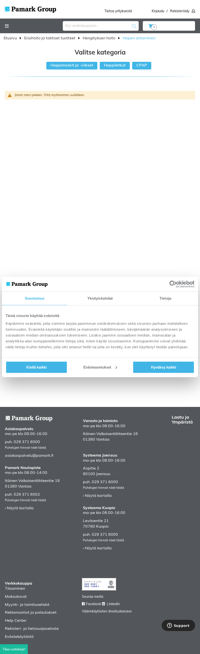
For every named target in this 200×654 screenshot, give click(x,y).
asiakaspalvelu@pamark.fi (29, 456)
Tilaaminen (15, 589)
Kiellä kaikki (36, 367)
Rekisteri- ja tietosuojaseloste (32, 629)
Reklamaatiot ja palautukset (31, 613)
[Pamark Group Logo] (30, 8)
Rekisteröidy (179, 11)
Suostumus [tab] (35, 298)
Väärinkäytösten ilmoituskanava (106, 611)
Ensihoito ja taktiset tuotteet (50, 38)
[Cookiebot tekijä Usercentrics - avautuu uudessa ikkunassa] (173, 284)
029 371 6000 (27, 442)
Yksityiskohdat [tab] (100, 298)
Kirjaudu (158, 11)
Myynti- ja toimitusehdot (27, 605)
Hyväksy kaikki (163, 367)
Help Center (16, 621)
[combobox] (101, 26)
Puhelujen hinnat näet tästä (25, 447)
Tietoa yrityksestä (118, 11)
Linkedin (113, 604)
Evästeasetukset (97, 367)
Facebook (93, 604)
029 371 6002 (27, 495)
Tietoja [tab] (165, 298)
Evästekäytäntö (19, 637)
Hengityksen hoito (99, 38)
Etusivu (11, 38)
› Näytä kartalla (19, 508)
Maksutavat (16, 597)
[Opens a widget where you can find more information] (178, 626)
